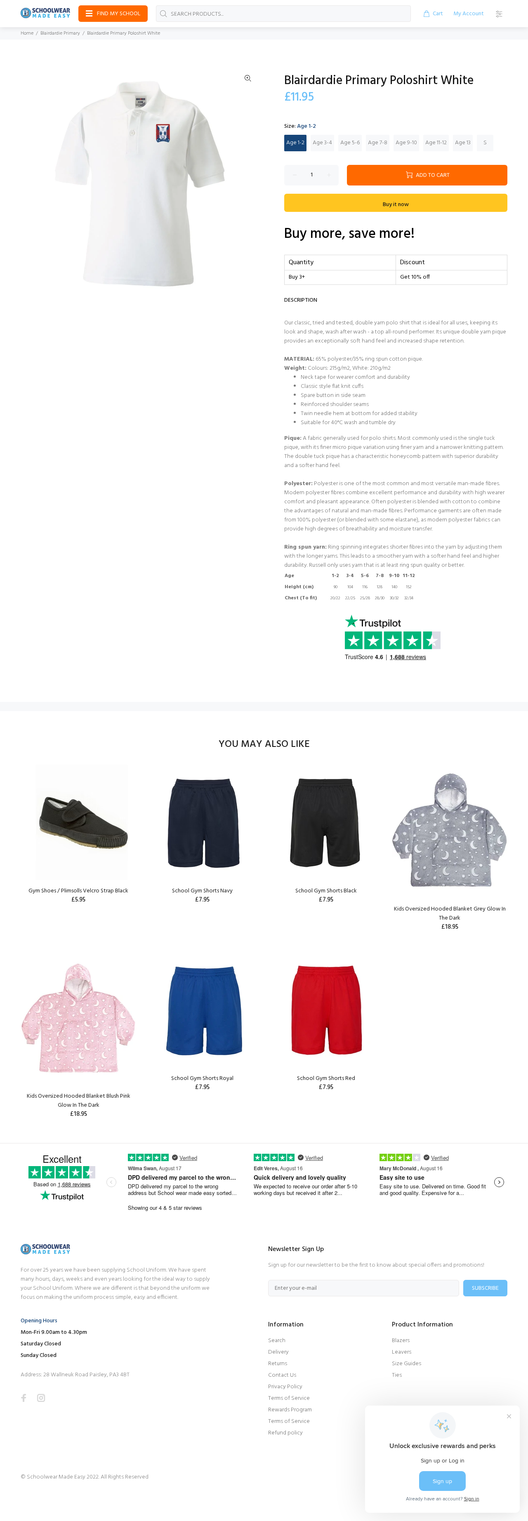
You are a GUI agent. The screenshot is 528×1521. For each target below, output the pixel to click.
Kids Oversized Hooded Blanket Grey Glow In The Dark (450, 913)
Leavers (401, 1352)
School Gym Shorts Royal (202, 1078)
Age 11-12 (436, 143)
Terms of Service (289, 1398)
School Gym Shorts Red (326, 1078)
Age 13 (463, 143)
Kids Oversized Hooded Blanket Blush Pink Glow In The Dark (78, 1100)
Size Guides (406, 1363)
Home (27, 33)
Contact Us (282, 1375)
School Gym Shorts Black (326, 891)
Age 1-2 (295, 143)
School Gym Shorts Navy (202, 891)
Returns (277, 1363)
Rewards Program (290, 1410)
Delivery (278, 1352)
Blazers (401, 1340)
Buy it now (396, 204)
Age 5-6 (350, 143)
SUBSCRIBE (485, 1288)
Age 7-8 (377, 143)
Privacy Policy (285, 1387)
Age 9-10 (406, 143)
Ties (397, 1375)
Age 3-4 (322, 143)
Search (276, 1340)
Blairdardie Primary (60, 33)
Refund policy (285, 1433)
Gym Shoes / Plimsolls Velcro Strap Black (78, 891)
